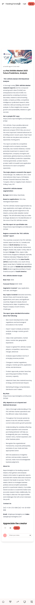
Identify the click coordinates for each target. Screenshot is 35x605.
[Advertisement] (17, 27)
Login (24, 4)
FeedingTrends (12, 4)
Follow (17, 528)
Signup (31, 4)
